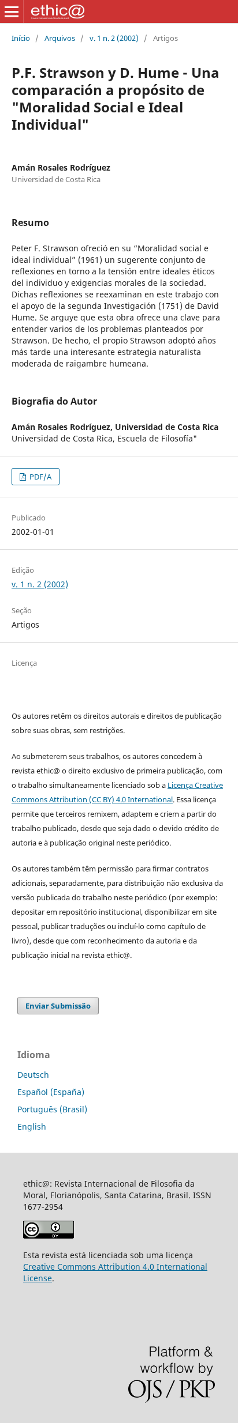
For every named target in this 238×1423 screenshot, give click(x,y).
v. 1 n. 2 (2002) (114, 38)
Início (21, 38)
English (31, 1126)
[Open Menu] (11, 11)
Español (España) (50, 1091)
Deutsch (33, 1074)
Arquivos (59, 38)
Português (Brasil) (52, 1109)
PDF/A (39, 476)
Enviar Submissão (58, 1006)
